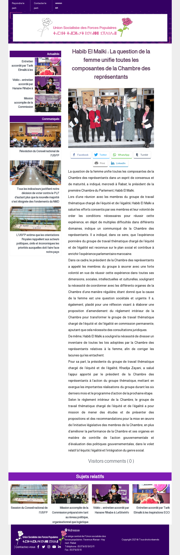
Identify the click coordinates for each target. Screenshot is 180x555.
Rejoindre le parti (18, 5)
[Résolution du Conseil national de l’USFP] (35, 141)
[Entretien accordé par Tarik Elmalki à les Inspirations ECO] (35, 66)
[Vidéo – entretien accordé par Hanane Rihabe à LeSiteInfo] (35, 85)
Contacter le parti (40, 5)
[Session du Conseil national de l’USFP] (29, 499)
